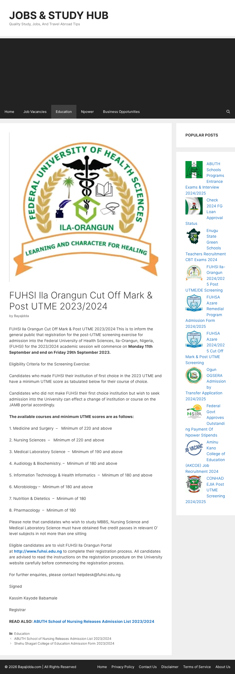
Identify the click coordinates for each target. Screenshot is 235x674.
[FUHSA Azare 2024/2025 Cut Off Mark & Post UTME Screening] (194, 340)
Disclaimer (170, 667)
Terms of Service (197, 667)
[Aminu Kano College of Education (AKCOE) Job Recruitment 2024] (194, 448)
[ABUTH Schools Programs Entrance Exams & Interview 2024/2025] (194, 170)
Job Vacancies (35, 111)
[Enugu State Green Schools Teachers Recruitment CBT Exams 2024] (194, 237)
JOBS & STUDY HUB (59, 15)
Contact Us (148, 667)
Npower (87, 111)
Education (64, 111)
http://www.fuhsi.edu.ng (38, 551)
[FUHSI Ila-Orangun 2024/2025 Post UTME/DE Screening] (194, 273)
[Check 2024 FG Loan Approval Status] (194, 206)
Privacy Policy (123, 667)
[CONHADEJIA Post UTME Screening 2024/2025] (194, 485)
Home (9, 111)
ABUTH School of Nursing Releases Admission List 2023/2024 (94, 621)
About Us (222, 667)
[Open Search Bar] (228, 112)
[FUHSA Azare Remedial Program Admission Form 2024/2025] (194, 303)
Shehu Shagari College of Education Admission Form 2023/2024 (64, 643)
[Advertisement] (117, 70)
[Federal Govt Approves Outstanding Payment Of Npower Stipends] (194, 412)
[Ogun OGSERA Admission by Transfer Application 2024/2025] (194, 376)
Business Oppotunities (121, 111)
